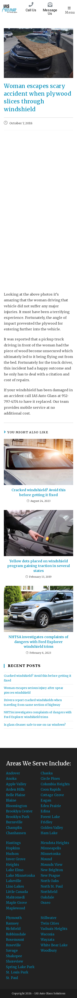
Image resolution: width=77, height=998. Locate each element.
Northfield (49, 892)
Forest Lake (50, 817)
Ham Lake (49, 833)
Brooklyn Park (17, 817)
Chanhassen (16, 833)
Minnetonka (51, 854)
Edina (45, 811)
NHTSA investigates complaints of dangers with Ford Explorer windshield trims (38, 642)
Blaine (11, 800)
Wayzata (47, 940)
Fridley (46, 822)
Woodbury (49, 950)
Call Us (31, 10)
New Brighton (52, 870)
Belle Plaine (15, 795)
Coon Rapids (51, 789)
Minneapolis (51, 848)
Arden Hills (15, 789)
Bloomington (16, 806)
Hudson (12, 854)
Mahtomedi (15, 897)
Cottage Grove (52, 795)
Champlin (14, 828)
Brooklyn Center (19, 811)
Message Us (50, 12)
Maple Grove (16, 903)
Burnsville (14, 822)
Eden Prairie (51, 806)
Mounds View (51, 865)
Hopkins (13, 848)
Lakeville (13, 881)
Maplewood (15, 908)
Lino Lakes (15, 886)
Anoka (11, 779)
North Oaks (50, 881)
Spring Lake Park (20, 967)
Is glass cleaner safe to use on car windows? (35, 725)
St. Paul (12, 978)
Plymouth (14, 918)
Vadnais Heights (54, 929)
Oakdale (47, 897)
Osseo (45, 903)
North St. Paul (52, 886)
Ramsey (12, 923)
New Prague (50, 875)
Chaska (47, 773)
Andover (13, 773)
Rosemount (15, 940)
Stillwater (48, 918)
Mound (46, 859)
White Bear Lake (54, 945)
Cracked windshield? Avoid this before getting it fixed (39, 492)
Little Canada (17, 892)
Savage (12, 950)
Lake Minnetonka (20, 875)
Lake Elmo (14, 870)
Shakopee (14, 956)
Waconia (47, 934)
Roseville (13, 945)
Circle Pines (50, 779)
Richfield (13, 929)
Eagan (46, 800)
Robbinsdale (16, 934)
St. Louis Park (17, 972)
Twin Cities (50, 923)
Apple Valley (16, 784)
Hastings (13, 843)
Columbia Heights (55, 784)
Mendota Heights (55, 843)
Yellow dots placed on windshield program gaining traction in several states (38, 566)
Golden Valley (52, 828)
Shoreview (14, 961)
